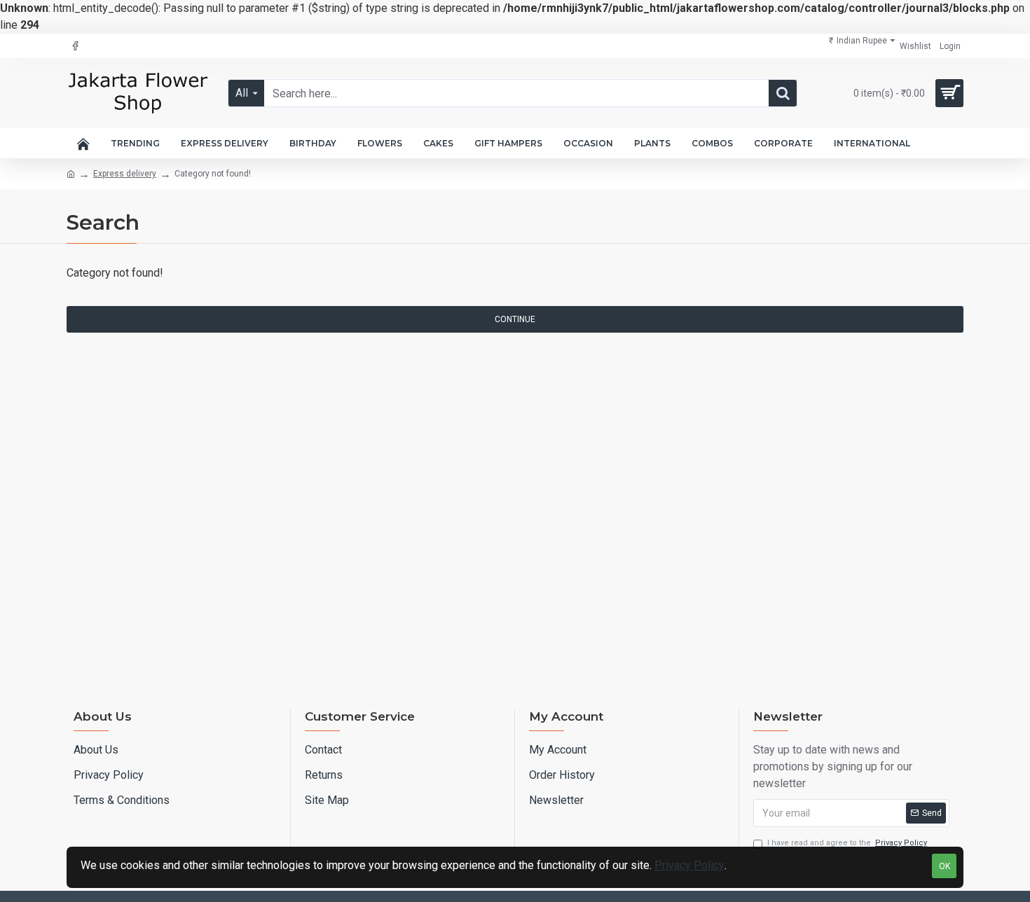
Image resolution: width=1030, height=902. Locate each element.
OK (944, 866)
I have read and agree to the (847, 842)
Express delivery (124, 174)
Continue (515, 319)
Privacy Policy (689, 865)
